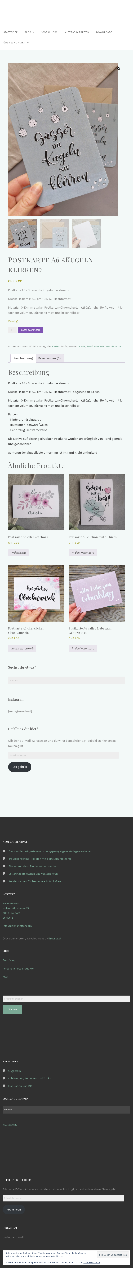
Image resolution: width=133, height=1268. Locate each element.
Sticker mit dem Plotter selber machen (33, 866)
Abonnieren (14, 1209)
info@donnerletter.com (17, 925)
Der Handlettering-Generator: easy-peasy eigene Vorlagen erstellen (50, 851)
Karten (56, 346)
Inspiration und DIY (20, 1086)
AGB (5, 976)
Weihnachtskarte (110, 346)
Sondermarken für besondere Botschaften (35, 881)
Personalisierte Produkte (18, 968)
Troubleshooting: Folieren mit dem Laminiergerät (40, 858)
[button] (119, 69)
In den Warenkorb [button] (83, 552)
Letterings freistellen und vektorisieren (33, 873)
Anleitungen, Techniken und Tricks (29, 1078)
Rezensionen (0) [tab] (49, 358)
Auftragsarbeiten (76, 32)
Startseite (10, 32)
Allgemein (14, 1071)
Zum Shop (9, 960)
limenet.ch (54, 938)
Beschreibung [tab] (23, 358)
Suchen (12, 1009)
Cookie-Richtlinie (91, 1262)
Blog (27, 32)
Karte (82, 346)
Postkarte (93, 346)
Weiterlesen (18, 552)
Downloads (104, 32)
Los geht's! (19, 766)
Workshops (50, 32)
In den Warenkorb (30, 330)
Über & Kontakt (14, 42)
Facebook (10, 1124)
